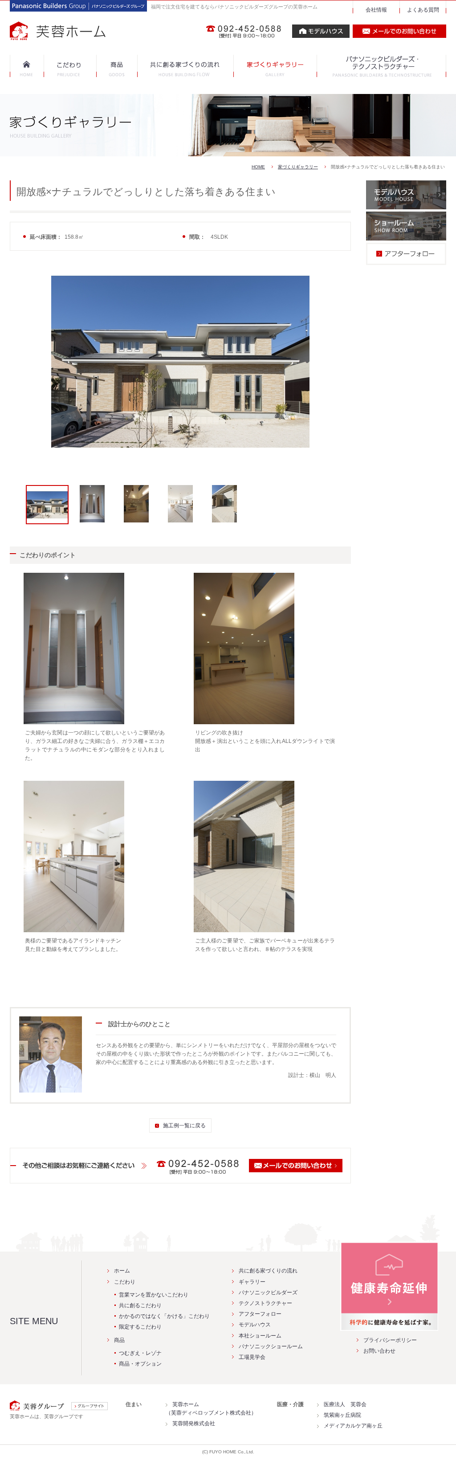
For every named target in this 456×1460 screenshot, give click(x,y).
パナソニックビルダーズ (268, 1292)
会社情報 (376, 10)
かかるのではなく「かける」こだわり (164, 1316)
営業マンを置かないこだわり (153, 1295)
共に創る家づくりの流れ (268, 1271)
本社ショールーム (260, 1336)
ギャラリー (252, 1282)
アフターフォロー (260, 1314)
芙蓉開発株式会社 (193, 1423)
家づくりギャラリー (298, 166)
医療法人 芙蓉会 (345, 1404)
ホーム (122, 1271)
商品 (119, 1340)
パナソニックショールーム (271, 1346)
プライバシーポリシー (390, 1340)
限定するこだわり (140, 1327)
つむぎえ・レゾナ (140, 1353)
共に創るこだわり (140, 1305)
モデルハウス (255, 1324)
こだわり (124, 1282)
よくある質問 (423, 10)
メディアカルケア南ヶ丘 (353, 1426)
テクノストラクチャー (265, 1303)
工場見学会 (252, 1357)
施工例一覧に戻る (184, 1125)
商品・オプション (140, 1364)
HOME (258, 166)
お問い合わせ (379, 1351)
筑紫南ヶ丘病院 (342, 1415)
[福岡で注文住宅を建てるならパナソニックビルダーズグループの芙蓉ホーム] (78, 36)
